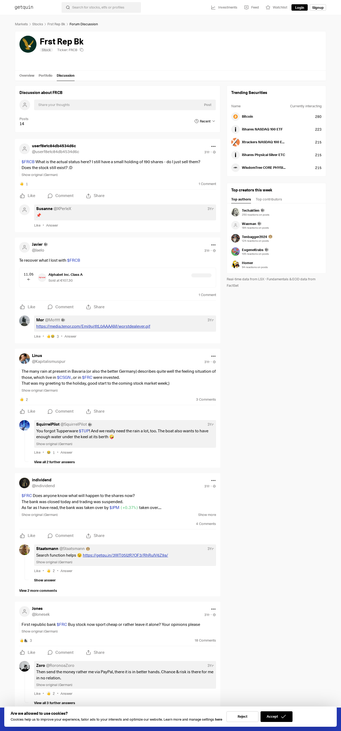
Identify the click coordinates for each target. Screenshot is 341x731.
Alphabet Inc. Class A (65, 274)
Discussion (66, 75)
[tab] (241, 200)
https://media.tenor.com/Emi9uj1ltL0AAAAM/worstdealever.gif (93, 326)
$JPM (123, 507)
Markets (21, 24)
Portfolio (45, 75)
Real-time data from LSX (245, 279)
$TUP (84, 431)
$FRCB (28, 161)
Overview (26, 75)
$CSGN (64, 377)
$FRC (87, 377)
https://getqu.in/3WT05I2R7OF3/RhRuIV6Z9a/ (125, 555)
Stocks (37, 24)
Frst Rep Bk (56, 24)
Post (208, 104)
